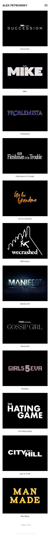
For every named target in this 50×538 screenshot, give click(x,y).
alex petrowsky (15, 5)
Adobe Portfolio (29, 534)
